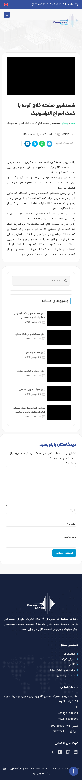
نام (73, 510)
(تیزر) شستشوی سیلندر (34, 352)
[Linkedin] (76, 752)
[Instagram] (52, 752)
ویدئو (65, 123)
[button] (7, 15)
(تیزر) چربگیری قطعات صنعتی (30, 371)
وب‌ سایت (70, 537)
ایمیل (71, 523)
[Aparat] (68, 752)
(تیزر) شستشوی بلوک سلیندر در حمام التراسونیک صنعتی (29, 315)
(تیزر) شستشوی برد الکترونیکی (30, 334)
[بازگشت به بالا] (73, 771)
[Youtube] (60, 752)
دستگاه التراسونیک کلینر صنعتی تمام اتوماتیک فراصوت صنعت (29, 410)
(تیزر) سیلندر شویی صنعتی (32, 389)
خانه (72, 123)
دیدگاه (71, 463)
